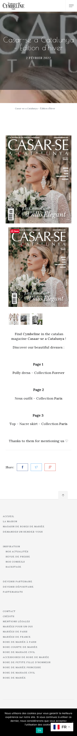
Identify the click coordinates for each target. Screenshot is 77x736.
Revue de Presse (18, 556)
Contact (9, 611)
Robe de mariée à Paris (19, 641)
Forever (58, 373)
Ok (39, 730)
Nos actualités (17, 551)
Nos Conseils (15, 561)
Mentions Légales (16, 621)
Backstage (13, 566)
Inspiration (11, 546)
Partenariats (13, 591)
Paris (58, 398)
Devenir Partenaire (17, 581)
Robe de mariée (14, 677)
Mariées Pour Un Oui (18, 626)
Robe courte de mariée (20, 647)
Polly (17, 373)
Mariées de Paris (15, 631)
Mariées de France (17, 636)
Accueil (8, 516)
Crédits (8, 616)
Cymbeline (31, 334)
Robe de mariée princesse (22, 667)
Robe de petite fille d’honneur (27, 662)
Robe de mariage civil (19, 652)
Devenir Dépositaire (18, 586)
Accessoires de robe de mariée (26, 657)
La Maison (10, 521)
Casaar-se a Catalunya (46, 338)
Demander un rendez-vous (23, 531)
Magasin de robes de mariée (23, 526)
